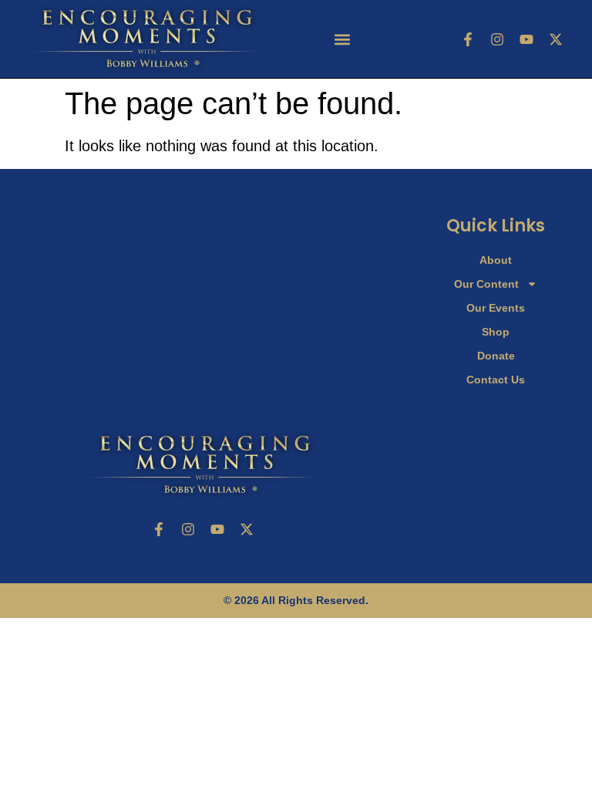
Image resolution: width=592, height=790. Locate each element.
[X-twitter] (556, 39)
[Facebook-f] (468, 39)
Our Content (486, 284)
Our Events (495, 308)
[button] (342, 39)
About (495, 260)
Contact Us (495, 379)
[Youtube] (526, 39)
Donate (496, 355)
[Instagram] (497, 39)
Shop (496, 332)
